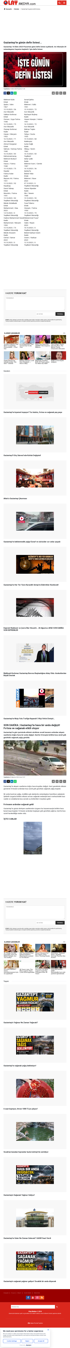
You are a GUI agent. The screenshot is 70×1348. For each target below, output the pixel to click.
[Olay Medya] (19, 2)
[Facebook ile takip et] (28, 1297)
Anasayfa (9, 9)
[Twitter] (8, 93)
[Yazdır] (53, 93)
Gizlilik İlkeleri (27, 1293)
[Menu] (64, 2)
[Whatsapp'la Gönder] (15, 93)
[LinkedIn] (11, 93)
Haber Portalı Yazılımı (36, 1323)
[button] (57, 93)
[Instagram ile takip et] (37, 1297)
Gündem (16, 9)
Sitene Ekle (37, 1293)
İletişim (19, 1293)
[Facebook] (5, 93)
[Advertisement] (35, 25)
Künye (13, 1293)
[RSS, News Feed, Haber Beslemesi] (42, 1297)
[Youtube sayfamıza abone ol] (32, 1297)
